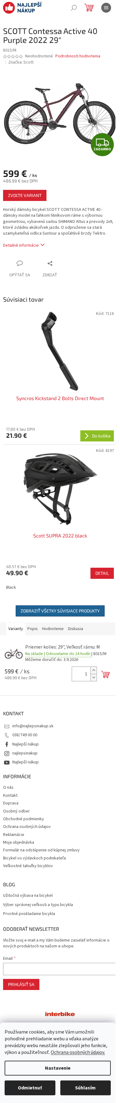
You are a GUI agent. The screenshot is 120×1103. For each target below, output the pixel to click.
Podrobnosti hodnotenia (77, 56)
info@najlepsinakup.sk (33, 726)
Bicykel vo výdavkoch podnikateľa (34, 858)
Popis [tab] (32, 629)
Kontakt (10, 795)
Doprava (10, 803)
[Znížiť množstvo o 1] (93, 677)
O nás (8, 787)
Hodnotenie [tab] (53, 629)
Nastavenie (57, 1068)
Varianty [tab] (15, 629)
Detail (102, 573)
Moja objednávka (18, 842)
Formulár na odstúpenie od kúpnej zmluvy (41, 850)
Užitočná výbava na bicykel (28, 896)
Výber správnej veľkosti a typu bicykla (38, 905)
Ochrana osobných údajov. (78, 1052)
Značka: (21, 62)
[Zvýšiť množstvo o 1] (93, 670)
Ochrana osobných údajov (27, 827)
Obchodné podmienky (23, 819)
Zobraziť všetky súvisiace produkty (60, 610)
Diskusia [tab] (75, 629)
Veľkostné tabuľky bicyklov (28, 866)
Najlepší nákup (25, 744)
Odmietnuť (30, 1087)
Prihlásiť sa (21, 984)
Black (11, 587)
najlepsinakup (25, 753)
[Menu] (106, 8)
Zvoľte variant (25, 195)
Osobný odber (16, 811)
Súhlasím (85, 1087)
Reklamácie (13, 835)
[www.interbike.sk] (60, 1013)
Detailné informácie (21, 245)
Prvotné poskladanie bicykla (29, 914)
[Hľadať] (74, 8)
